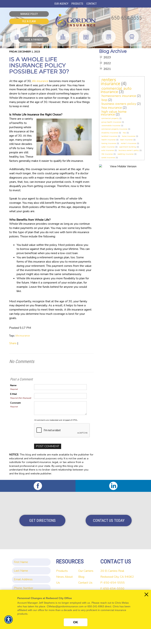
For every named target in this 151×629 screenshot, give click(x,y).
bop (104, 100)
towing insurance (108, 143)
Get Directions (42, 520)
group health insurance (111, 122)
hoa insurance (111, 107)
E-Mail (13, 394)
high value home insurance (114, 113)
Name (13, 385)
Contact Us (85, 583)
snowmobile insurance (110, 125)
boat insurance (126, 139)
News (60, 577)
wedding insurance (125, 154)
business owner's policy (129, 150)
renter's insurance (128, 143)
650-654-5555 (126, 18)
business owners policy (118, 103)
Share (13, 343)
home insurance (128, 136)
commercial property (110, 118)
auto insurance (107, 150)
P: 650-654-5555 (112, 583)
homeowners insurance (118, 96)
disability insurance (109, 132)
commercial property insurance (114, 129)
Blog (81, 577)
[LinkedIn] (113, 486)
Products (62, 571)
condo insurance (108, 157)
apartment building (127, 147)
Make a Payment (33, 39)
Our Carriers (85, 571)
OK (75, 622)
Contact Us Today (108, 520)
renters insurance (110, 82)
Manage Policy (29, 14)
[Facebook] (38, 486)
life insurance (40, 81)
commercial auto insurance (116, 90)
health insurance (108, 139)
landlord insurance (109, 136)
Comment (15, 403)
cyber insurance (108, 147)
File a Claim (29, 21)
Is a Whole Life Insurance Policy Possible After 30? (39, 65)
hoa (124, 132)
